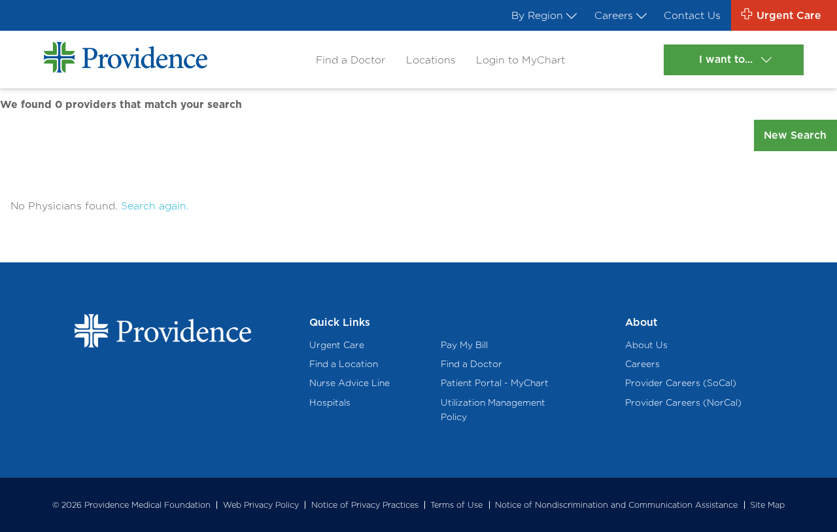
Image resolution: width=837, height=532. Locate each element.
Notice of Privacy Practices (364, 505)
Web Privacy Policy (261, 505)
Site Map (767, 505)
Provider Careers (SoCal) (680, 383)
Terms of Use (456, 505)
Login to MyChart (520, 60)
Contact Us (692, 15)
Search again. (155, 206)
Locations (431, 60)
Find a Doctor (350, 60)
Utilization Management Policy (493, 409)
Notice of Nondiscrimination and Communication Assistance (616, 505)
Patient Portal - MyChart (495, 383)
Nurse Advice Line (349, 383)
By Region (537, 15)
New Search (795, 135)
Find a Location (343, 364)
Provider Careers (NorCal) (683, 402)
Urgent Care (336, 345)
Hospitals (329, 402)
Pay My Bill (464, 345)
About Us (646, 345)
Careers (613, 15)
